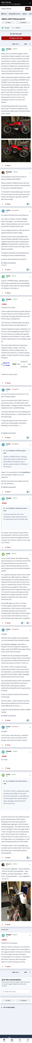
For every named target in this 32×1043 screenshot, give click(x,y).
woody (8, 553)
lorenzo (8, 210)
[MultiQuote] (2, 165)
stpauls (8, 276)
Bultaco (18, 28)
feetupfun (9, 172)
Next (25, 44)
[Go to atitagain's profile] (2, 28)
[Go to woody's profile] (3, 554)
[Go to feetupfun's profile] (3, 172)
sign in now (12, 984)
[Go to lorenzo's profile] (3, 211)
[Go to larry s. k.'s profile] (3, 864)
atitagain (7, 28)
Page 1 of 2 (15, 44)
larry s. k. (9, 864)
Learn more (3, 3)
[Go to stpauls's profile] (3, 276)
